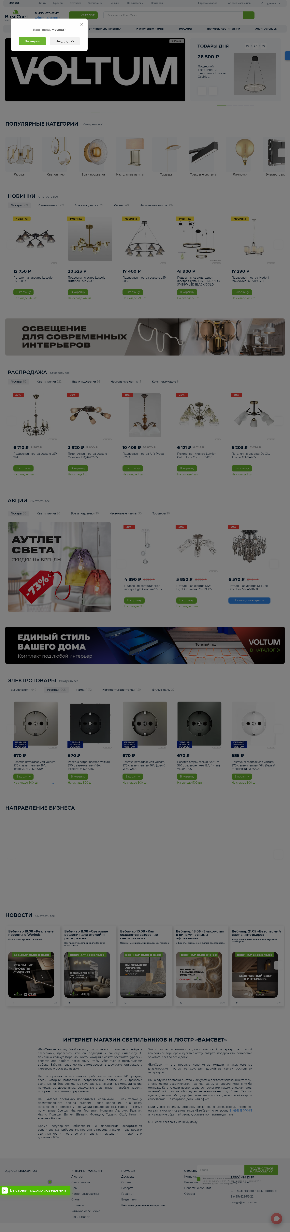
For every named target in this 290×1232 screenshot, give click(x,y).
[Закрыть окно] (82, 24)
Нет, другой (64, 41)
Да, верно (32, 41)
